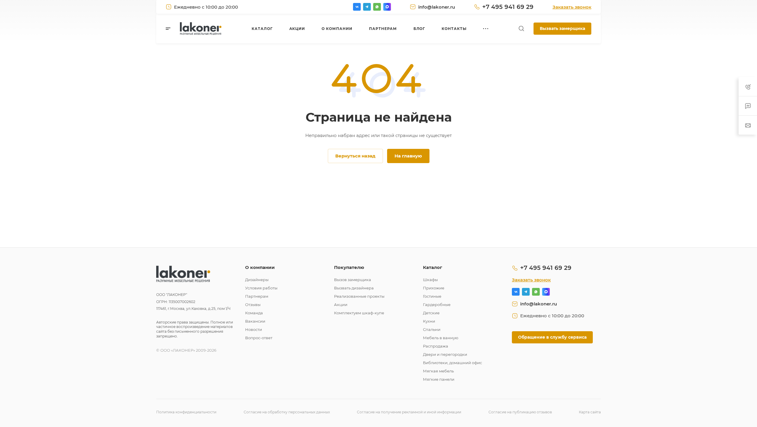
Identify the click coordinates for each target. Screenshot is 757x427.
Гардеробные (437, 304)
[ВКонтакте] (357, 7)
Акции (340, 304)
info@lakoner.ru (436, 7)
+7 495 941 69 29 (508, 6)
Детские (431, 312)
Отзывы (253, 304)
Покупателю (349, 267)
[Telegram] (367, 7)
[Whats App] (377, 7)
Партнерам (256, 296)
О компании (260, 267)
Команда (254, 312)
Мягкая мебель (438, 371)
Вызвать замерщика (562, 28)
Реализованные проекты (359, 296)
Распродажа (435, 346)
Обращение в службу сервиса (552, 337)
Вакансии (255, 321)
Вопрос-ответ (258, 337)
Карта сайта (590, 412)
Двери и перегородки (445, 354)
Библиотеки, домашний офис (452, 362)
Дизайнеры (257, 279)
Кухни (429, 321)
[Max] (387, 7)
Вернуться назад (355, 156)
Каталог (432, 267)
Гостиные (432, 296)
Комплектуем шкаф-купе (359, 312)
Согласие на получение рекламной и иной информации (409, 412)
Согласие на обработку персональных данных (287, 412)
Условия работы (261, 288)
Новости (253, 329)
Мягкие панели (438, 379)
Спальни (431, 329)
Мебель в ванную (440, 337)
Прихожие (433, 288)
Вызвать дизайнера (354, 288)
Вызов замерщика (352, 279)
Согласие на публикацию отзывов (520, 412)
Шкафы (430, 279)
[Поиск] (521, 28)
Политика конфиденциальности (186, 412)
